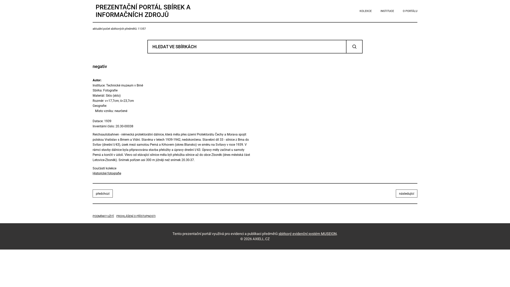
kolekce (366, 11)
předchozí (103, 194)
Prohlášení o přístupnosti (136, 216)
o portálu (410, 11)
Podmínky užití (103, 216)
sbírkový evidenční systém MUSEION (308, 234)
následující (406, 194)
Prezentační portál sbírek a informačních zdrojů (143, 11)
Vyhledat (354, 46)
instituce (387, 11)
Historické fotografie (107, 173)
